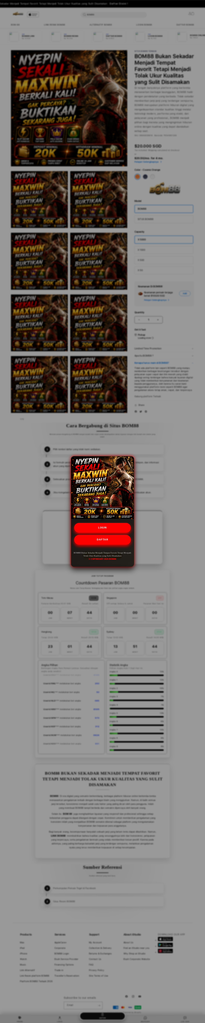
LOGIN (102, 527)
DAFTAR (102, 539)
